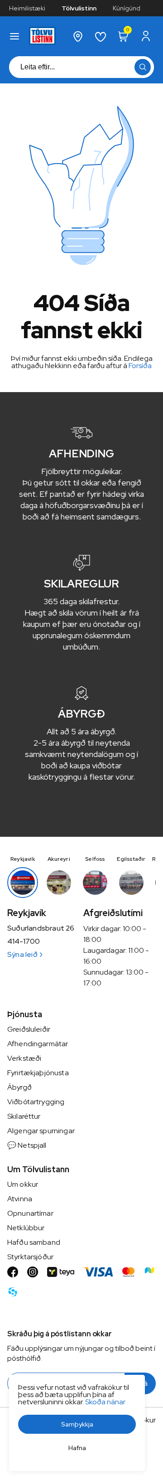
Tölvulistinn (79, 8)
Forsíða (140, 365)
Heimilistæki (27, 8)
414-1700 (23, 941)
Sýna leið (22, 954)
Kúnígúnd (126, 8)
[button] (14, 36)
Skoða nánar (105, 1402)
